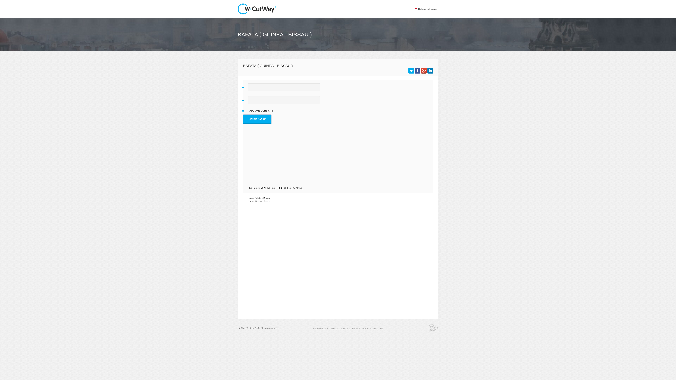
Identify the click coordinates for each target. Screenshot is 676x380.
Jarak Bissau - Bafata (259, 201)
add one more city (261, 110)
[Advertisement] (339, 159)
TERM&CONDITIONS (340, 329)
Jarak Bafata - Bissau (259, 198)
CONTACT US (376, 329)
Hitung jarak (257, 119)
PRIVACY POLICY (360, 329)
